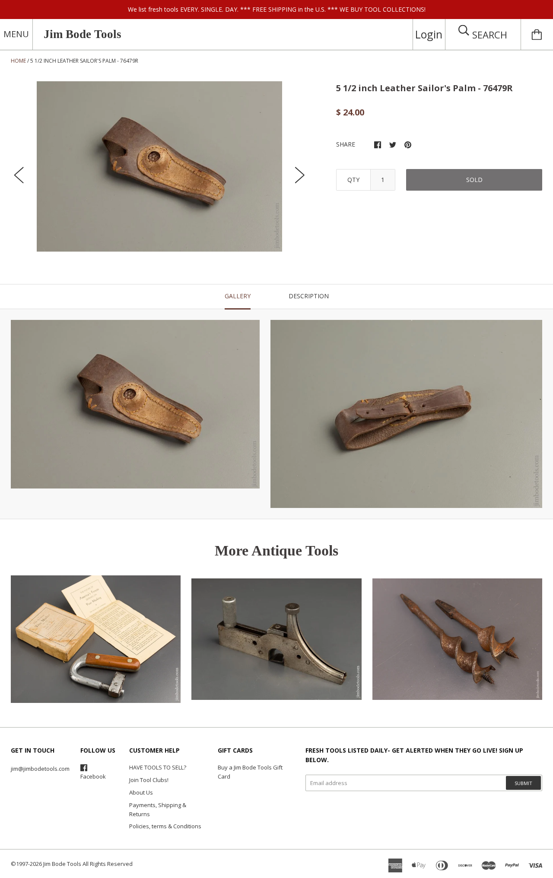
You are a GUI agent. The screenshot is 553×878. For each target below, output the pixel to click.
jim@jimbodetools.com (40, 769)
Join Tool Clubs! (148, 780)
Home (18, 60)
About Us (141, 792)
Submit (523, 783)
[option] (159, 166)
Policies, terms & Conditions (165, 826)
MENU (16, 34)
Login (428, 34)
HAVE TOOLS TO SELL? (157, 767)
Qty (353, 180)
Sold (474, 180)
